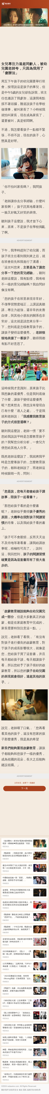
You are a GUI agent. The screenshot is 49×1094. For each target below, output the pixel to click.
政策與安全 (13, 1090)
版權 (29, 1090)
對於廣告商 (36, 1090)
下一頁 (24, 788)
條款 (20, 1090)
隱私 (25, 1090)
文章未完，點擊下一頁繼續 (24, 783)
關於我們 (5, 1090)
